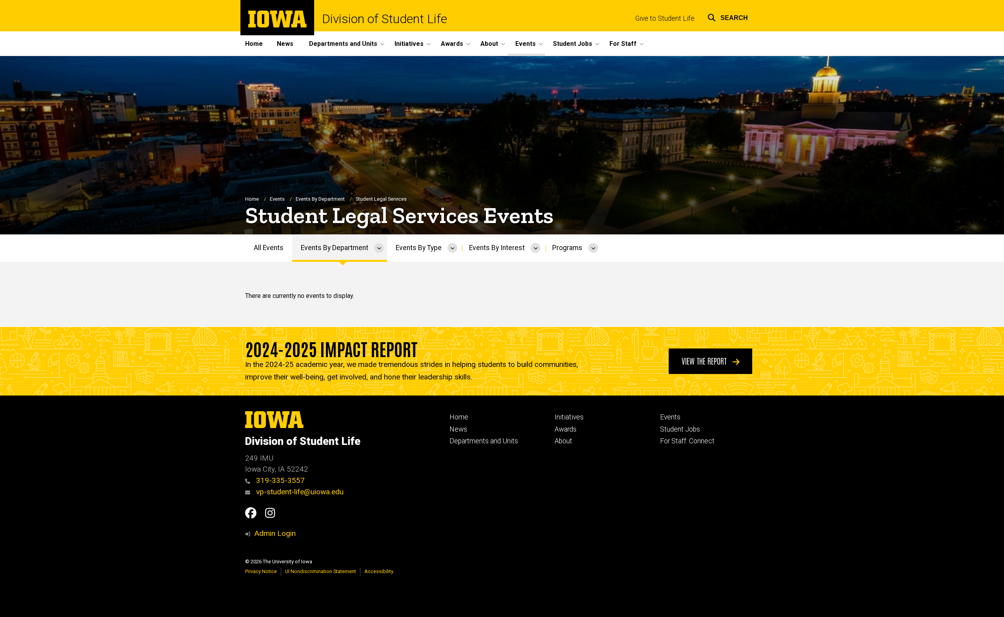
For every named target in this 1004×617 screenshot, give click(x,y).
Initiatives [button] (409, 43)
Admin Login (275, 533)
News (285, 43)
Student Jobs (680, 429)
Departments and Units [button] (343, 43)
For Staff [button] (623, 43)
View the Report (705, 361)
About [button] (489, 43)
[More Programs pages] (593, 248)
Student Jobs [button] (572, 43)
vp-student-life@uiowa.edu (299, 491)
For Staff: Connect (687, 441)
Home (254, 43)
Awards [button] (452, 43)
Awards (566, 429)
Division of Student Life (384, 19)
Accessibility (378, 571)
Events (277, 199)
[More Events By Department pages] (379, 248)
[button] (728, 16)
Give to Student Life (665, 18)
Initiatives (569, 417)
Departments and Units (483, 441)
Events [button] (525, 43)
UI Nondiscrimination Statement (320, 571)
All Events (269, 248)
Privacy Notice (261, 571)
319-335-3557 (279, 480)
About (563, 441)
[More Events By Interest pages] (535, 248)
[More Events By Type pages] (452, 248)
